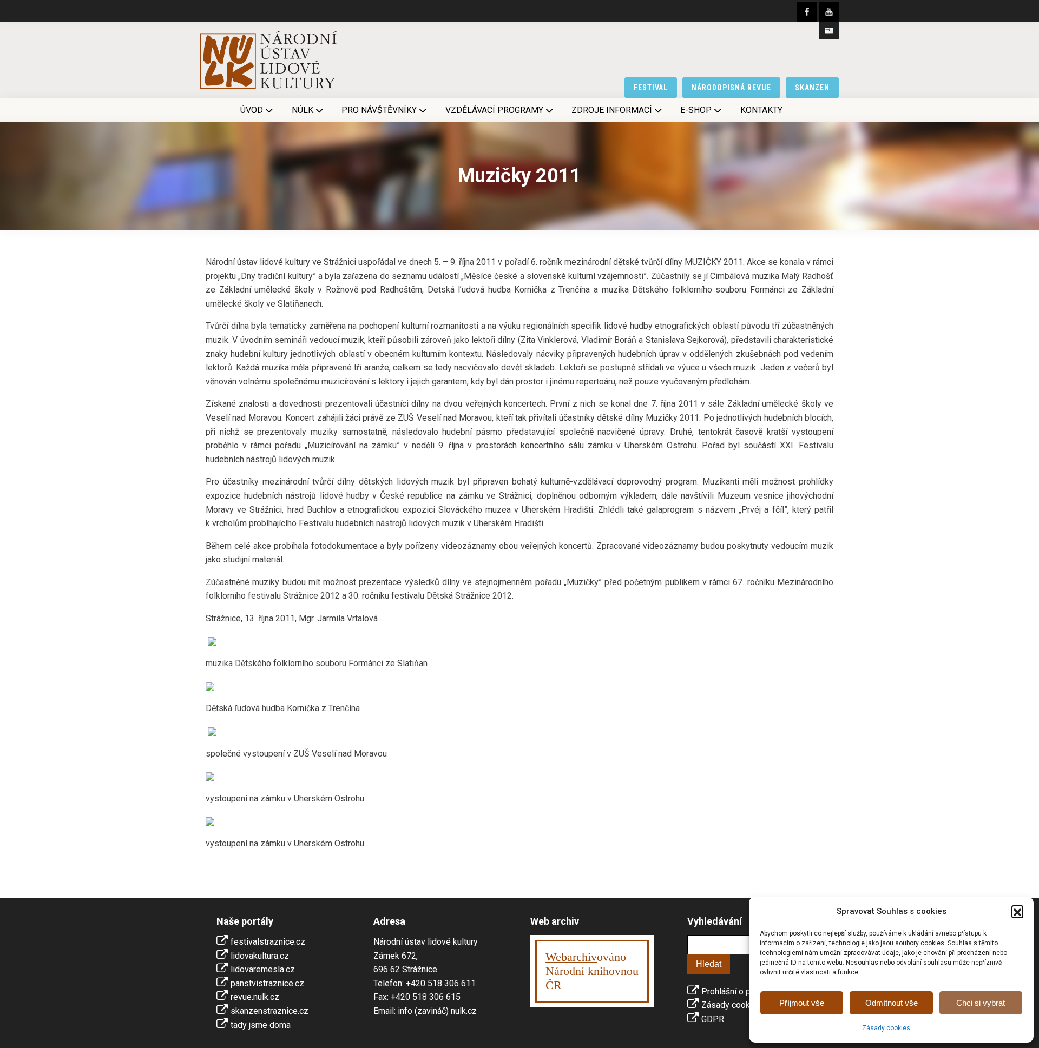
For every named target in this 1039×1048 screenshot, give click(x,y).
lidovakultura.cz (260, 956)
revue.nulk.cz (255, 997)
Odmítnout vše (891, 1002)
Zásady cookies (886, 1028)
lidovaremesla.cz (263, 969)
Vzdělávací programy (494, 110)
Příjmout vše (801, 1002)
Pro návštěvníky (379, 110)
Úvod (251, 110)
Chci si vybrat (980, 1002)
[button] (1017, 911)
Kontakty (761, 110)
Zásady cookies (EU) (740, 1005)
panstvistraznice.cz (267, 983)
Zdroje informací (611, 110)
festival (651, 87)
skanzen (812, 87)
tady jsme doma (261, 1025)
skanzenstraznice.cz (269, 1011)
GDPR (712, 1019)
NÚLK (302, 110)
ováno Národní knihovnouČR (592, 971)
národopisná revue (731, 87)
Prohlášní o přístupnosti (746, 991)
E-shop (696, 110)
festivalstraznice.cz (268, 942)
